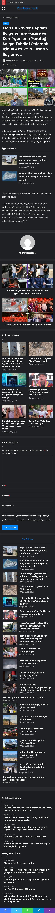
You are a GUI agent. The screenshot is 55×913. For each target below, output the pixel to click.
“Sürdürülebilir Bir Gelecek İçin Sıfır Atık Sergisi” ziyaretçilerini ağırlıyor (13, 393)
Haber (16, 18)
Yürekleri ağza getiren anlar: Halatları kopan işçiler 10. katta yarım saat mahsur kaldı (13, 362)
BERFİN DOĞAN (12, 61)
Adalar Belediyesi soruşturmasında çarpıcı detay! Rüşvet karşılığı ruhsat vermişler (35, 687)
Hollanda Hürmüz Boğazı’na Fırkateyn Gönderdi (32, 662)
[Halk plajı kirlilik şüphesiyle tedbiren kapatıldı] (10, 756)
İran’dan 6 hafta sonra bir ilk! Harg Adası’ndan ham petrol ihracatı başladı (35, 176)
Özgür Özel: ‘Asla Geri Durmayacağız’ (39, 422)
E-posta (6, 496)
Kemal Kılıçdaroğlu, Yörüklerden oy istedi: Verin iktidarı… (39, 392)
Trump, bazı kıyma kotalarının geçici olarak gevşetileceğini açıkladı (24, 778)
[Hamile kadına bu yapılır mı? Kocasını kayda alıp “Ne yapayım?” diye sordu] (14, 412)
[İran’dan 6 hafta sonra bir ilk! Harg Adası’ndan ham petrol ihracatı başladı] (9, 176)
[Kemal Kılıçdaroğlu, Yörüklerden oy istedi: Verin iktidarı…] (41, 380)
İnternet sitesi (8, 506)
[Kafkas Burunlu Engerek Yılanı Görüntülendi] (41, 349)
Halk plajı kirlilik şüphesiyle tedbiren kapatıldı (32, 753)
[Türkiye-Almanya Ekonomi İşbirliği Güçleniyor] (10, 676)
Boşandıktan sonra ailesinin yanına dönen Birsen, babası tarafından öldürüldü (32, 160)
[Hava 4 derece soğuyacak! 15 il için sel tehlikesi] (10, 708)
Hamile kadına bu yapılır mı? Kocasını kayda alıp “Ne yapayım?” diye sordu (14, 425)
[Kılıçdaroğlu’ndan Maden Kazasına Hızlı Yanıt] (10, 732)
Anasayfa (8, 18)
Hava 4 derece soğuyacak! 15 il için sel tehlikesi (34, 706)
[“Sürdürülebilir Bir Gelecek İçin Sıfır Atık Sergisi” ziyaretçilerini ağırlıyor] (14, 380)
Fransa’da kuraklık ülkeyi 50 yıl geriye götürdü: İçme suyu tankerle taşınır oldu (34, 626)
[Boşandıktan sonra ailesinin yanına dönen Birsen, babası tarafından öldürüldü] (9, 160)
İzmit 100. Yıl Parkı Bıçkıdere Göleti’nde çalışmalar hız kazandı (32, 767)
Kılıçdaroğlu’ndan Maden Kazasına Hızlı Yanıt (31, 730)
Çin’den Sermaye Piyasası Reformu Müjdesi (32, 742)
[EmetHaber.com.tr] (27, 8)
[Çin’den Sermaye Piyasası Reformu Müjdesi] (10, 744)
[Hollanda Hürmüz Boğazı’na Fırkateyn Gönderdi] (10, 664)
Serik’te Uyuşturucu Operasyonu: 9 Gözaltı (23, 697)
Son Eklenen (28, 539)
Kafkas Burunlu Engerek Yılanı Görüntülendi (40, 359)
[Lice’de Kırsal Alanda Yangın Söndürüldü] (10, 720)
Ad (4, 486)
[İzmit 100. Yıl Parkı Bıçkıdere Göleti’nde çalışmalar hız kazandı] (10, 768)
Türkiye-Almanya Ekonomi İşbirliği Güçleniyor (32, 674)
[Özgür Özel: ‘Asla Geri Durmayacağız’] (41, 412)
